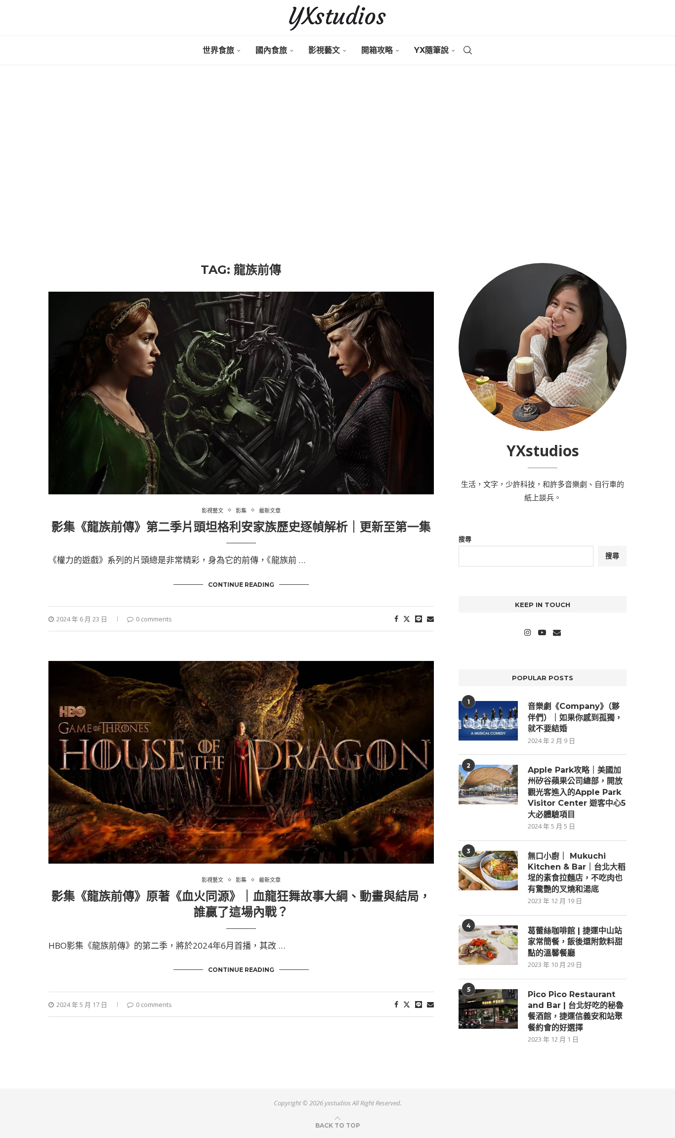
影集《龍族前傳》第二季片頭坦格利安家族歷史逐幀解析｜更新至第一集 (241, 527)
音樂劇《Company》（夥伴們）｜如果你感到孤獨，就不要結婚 (575, 717)
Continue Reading (241, 584)
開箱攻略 (377, 50)
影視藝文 (324, 50)
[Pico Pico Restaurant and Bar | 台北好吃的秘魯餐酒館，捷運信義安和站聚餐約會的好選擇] (488, 1009)
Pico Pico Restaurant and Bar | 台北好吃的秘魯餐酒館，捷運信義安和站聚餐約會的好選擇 (576, 1011)
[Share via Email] (430, 618)
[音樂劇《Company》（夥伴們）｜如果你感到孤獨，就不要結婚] (488, 721)
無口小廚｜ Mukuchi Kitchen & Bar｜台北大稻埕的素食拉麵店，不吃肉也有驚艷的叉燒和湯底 (577, 872)
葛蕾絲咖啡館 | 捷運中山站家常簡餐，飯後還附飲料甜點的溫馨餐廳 (575, 942)
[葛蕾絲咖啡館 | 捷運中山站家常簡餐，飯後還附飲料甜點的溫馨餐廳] (488, 945)
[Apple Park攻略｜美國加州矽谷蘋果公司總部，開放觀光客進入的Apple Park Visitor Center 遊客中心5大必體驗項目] (488, 784)
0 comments (154, 618)
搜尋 (465, 538)
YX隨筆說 (431, 50)
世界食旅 (218, 50)
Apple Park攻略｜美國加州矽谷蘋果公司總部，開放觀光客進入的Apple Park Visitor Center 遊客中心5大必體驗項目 (577, 792)
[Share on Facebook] (396, 618)
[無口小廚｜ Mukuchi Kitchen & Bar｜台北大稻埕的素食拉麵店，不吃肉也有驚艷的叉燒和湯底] (488, 870)
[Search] (467, 50)
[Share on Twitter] (406, 618)
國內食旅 (271, 50)
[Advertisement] (337, 164)
